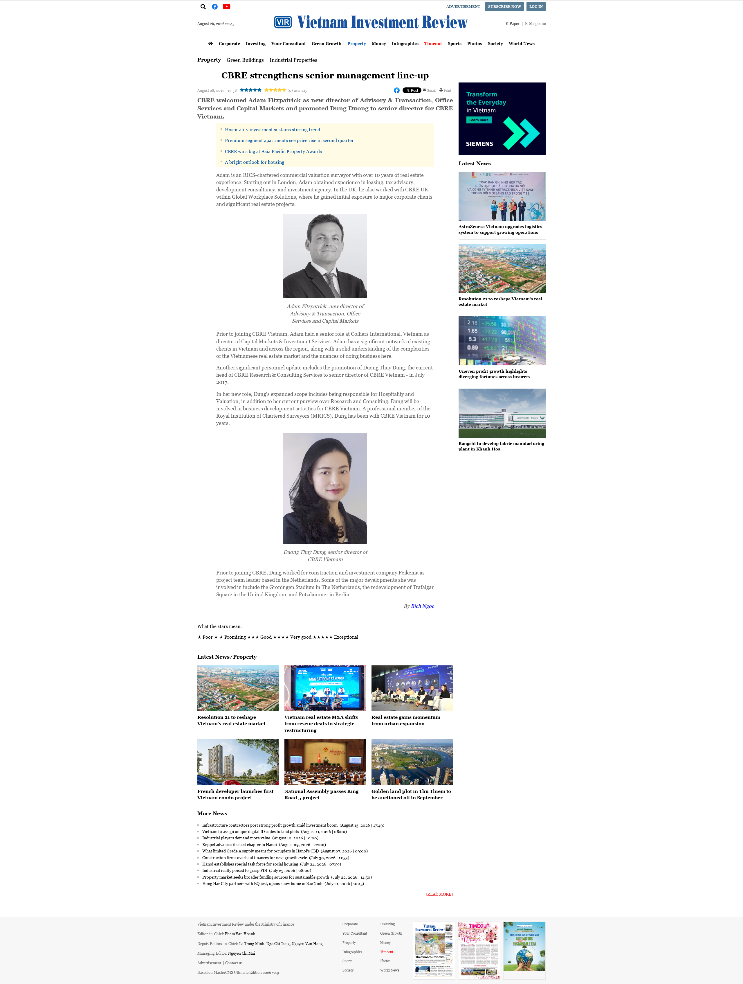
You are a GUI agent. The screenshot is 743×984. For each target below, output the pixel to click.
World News (522, 43)
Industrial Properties (293, 59)
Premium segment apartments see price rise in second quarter (289, 140)
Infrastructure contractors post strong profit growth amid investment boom (270, 825)
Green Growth (327, 43)
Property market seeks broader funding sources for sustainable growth (266, 877)
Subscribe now (504, 6)
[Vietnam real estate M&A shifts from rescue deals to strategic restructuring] (325, 688)
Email (431, 90)
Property (356, 43)
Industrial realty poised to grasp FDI (235, 870)
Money (379, 43)
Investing (256, 43)
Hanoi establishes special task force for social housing (250, 864)
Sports (454, 43)
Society (495, 43)
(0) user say (297, 90)
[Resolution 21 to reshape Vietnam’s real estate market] (238, 688)
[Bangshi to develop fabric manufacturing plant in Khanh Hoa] (502, 413)
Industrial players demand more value (236, 838)
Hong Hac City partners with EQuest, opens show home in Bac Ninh (262, 883)
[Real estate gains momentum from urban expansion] (412, 688)
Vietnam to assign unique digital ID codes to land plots (251, 831)
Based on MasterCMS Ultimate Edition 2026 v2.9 (238, 972)
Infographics (405, 43)
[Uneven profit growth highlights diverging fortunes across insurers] (502, 340)
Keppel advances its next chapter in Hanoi (240, 844)
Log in (536, 6)
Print (447, 90)
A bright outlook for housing (254, 162)
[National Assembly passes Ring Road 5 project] (325, 762)
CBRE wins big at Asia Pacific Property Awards (273, 151)
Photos (474, 43)
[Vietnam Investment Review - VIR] (371, 37)
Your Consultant (288, 43)
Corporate (229, 43)
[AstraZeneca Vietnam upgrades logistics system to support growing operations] (502, 196)
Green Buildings (245, 59)
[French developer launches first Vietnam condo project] (238, 762)
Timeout (433, 43)
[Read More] (439, 894)
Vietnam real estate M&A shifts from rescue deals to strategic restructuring (321, 723)
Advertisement (463, 6)
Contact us (234, 962)
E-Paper (512, 23)
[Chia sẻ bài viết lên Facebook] (397, 90)
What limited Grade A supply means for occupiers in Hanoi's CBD (261, 851)
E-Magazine (535, 23)
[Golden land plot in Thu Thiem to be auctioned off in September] (412, 762)
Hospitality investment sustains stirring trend (272, 129)
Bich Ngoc (422, 605)
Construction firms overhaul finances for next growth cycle (255, 857)
